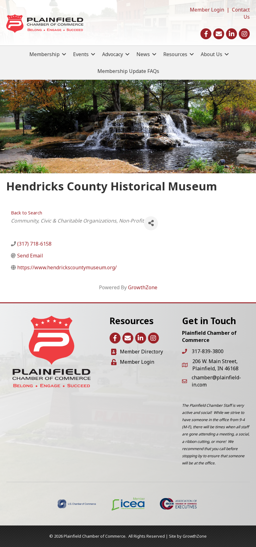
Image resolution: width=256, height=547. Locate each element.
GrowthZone (142, 287)
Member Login (207, 9)
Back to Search (26, 213)
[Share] (151, 223)
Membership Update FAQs (128, 71)
